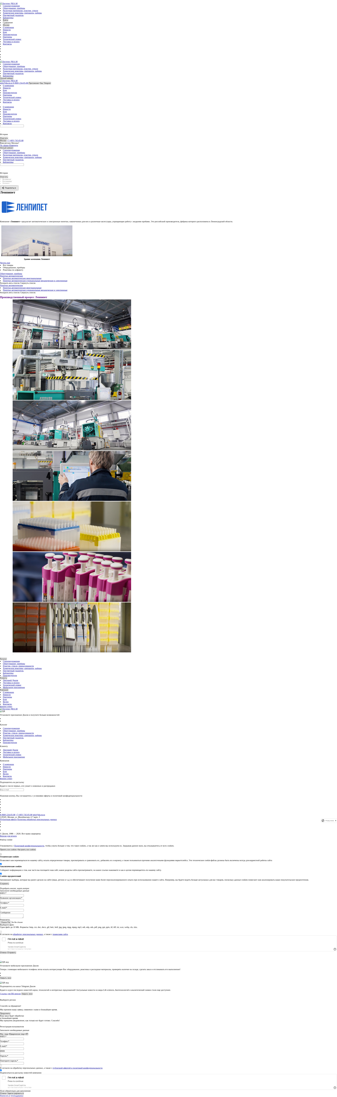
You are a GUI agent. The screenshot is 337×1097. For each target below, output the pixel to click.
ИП (27, 1034)
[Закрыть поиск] (0, 131)
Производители (10, 34)
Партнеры (7, 37)
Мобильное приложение (14, 687)
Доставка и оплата (11, 42)
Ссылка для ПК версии (10, 994)
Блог (5, 32)
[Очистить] (1, 167)
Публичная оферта (8, 819)
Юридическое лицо (16, 1034)
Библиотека (8, 18)
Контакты (7, 44)
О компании (8, 27)
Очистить (4, 138)
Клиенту (3, 678)
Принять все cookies (8, 850)
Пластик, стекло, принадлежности (18, 666)
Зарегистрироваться (15, 1093)
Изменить (13, 145)
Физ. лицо (4, 1034)
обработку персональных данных (28, 934)
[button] (13, 654)
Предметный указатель (13, 15)
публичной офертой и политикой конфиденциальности (78, 1068)
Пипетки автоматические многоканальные (22, 278)
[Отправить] (0, 167)
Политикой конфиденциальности (29, 846)
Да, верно (4, 145)
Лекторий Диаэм (10, 680)
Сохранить (4, 884)
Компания (4, 690)
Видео (6, 702)
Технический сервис (12, 39)
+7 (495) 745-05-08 (24, 815)
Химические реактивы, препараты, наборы (22, 13)
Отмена (3, 1093)
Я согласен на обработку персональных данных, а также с (51, 1068)
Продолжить (5, 1013)
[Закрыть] (0, 852)
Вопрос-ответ (6, 706)
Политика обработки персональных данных (37, 819)
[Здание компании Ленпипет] (36, 255)
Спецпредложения (11, 6)
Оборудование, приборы (14, 8)
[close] (335, 821)
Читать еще (5, 263)
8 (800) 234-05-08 (7, 815)
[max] (4, 54)
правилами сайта (60, 934)
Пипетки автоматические (11, 276)
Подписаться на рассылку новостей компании (20, 1073)
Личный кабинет (6, 78)
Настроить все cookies (27, 850)
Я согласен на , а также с (34, 934)
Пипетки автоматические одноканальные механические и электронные (35, 281)
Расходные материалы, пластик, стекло (20, 10)
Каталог (3, 659)
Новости (7, 30)
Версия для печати (8, 836)
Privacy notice (330, 820)
